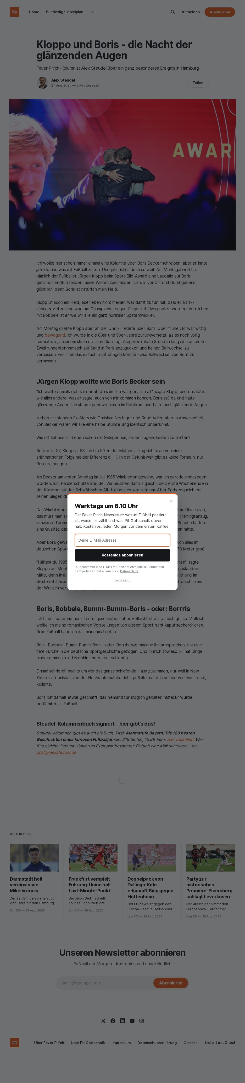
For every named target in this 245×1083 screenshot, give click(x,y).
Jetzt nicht (123, 580)
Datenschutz (129, 571)
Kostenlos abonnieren (122, 555)
